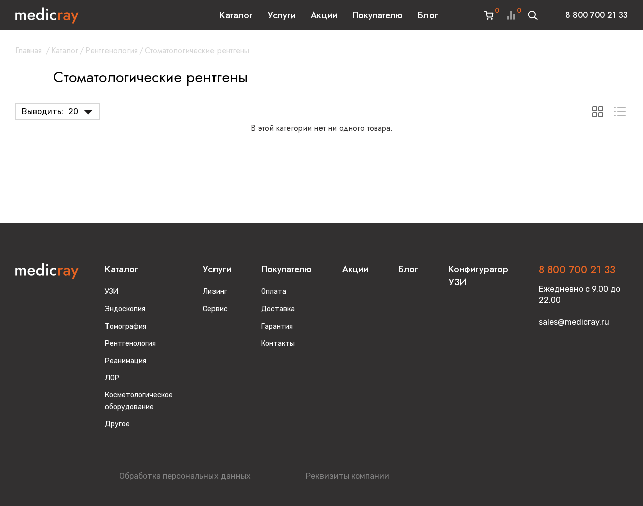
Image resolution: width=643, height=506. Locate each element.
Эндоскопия (125, 309)
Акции (324, 15)
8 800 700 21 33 (596, 15)
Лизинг (215, 291)
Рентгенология (111, 50)
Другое (117, 424)
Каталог (236, 15)
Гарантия (277, 326)
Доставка (278, 309)
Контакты (278, 343)
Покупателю (377, 15)
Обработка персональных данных (185, 476)
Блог (428, 15)
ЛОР (112, 378)
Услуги (282, 15)
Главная (28, 50)
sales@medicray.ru (574, 322)
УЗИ (111, 291)
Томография (125, 326)
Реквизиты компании (347, 476)
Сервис (215, 309)
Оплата (273, 291)
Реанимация (125, 361)
